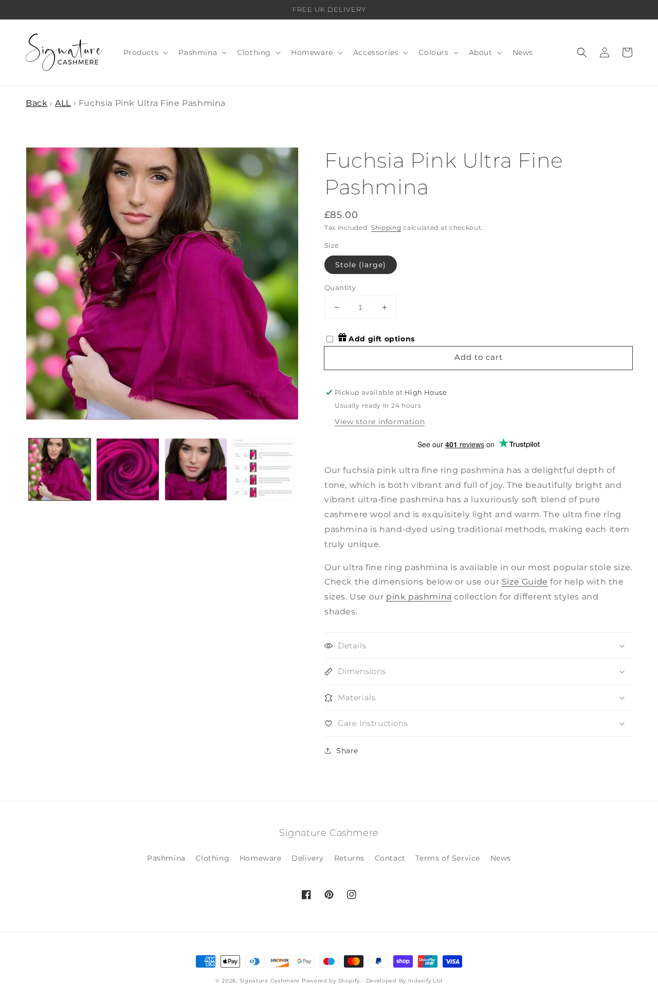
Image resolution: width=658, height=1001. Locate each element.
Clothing (212, 858)
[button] (145, 52)
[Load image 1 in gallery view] (59, 469)
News (500, 858)
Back (36, 103)
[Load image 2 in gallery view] (127, 469)
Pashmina (166, 858)
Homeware (261, 858)
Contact (390, 858)
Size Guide (525, 582)
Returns (349, 858)
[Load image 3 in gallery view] (195, 469)
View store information (380, 421)
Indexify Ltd (425, 980)
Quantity (340, 287)
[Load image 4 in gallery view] (263, 469)
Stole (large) (360, 264)
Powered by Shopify (331, 980)
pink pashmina (419, 597)
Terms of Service (447, 858)
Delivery (307, 858)
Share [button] (347, 750)
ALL (63, 103)
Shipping (386, 227)
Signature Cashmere (270, 980)
